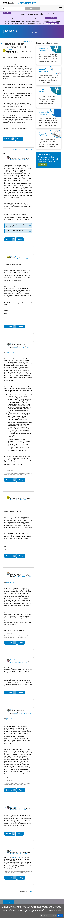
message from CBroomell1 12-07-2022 (22, 576)
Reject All (53, 915)
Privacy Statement (14, 907)
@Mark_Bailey (10, 719)
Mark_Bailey (14, 157)
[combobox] (13, 8)
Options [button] (7, 902)
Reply (19, 139)
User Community (27, 2)
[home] (9, 3)
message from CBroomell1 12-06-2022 (19, 159)
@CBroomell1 (10, 353)
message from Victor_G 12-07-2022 (18, 499)
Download (7, 13)
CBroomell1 (9, 49)
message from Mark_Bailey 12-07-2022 (23, 713)
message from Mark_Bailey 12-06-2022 (19, 259)
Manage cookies (45, 915)
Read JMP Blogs (42, 165)
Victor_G (13, 343)
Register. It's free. (51, 18)
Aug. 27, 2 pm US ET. (52, 23)
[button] (1, 43)
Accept (60, 915)
